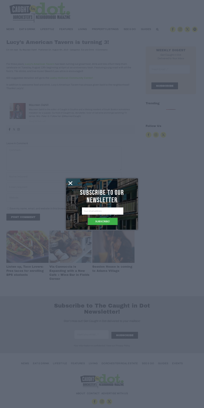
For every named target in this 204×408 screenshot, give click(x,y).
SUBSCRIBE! (102, 221)
